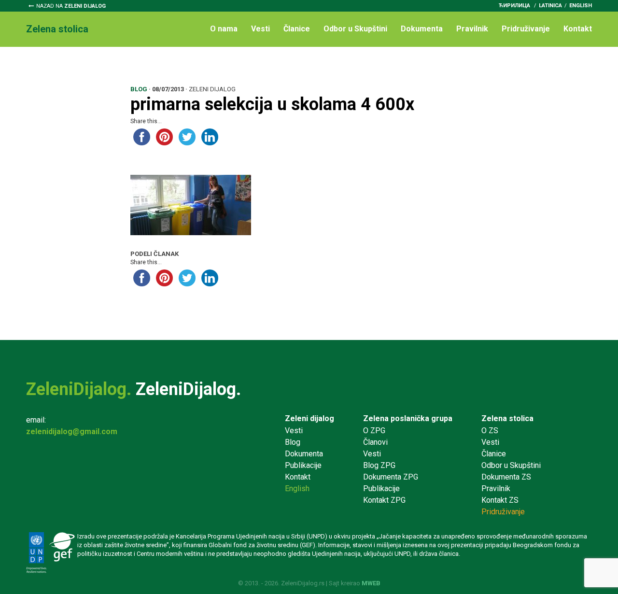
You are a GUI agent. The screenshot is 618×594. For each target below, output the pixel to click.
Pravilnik (472, 28)
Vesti (260, 28)
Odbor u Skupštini (355, 28)
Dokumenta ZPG (390, 476)
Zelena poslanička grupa (407, 418)
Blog (292, 442)
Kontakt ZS (500, 500)
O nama (224, 28)
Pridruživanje (526, 28)
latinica (550, 5)
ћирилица (514, 5)
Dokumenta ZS (506, 476)
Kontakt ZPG (384, 500)
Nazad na (71, 6)
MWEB (371, 583)
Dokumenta (422, 28)
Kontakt (577, 28)
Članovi (375, 442)
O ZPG (374, 430)
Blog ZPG (379, 465)
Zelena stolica (507, 418)
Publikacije (303, 465)
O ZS (489, 430)
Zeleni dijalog (309, 418)
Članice (296, 28)
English (580, 5)
